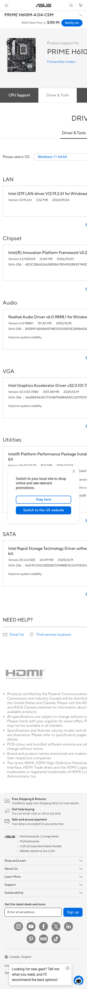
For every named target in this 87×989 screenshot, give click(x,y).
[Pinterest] (31, 938)
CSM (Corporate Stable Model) (40, 846)
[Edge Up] (43, 938)
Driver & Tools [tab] (57, 95)
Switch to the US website (43, 510)
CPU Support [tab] (19, 95)
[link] (44, 5)
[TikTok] (56, 938)
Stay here (43, 499)
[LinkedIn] (68, 926)
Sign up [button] (73, 912)
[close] (74, 471)
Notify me (72, 23)
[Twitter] (56, 926)
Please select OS (16, 157)
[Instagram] (18, 926)
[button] (6, 5)
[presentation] (5, 634)
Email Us (17, 634)
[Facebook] (43, 926)
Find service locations (53, 634)
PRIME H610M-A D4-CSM (29, 15)
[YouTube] (31, 926)
